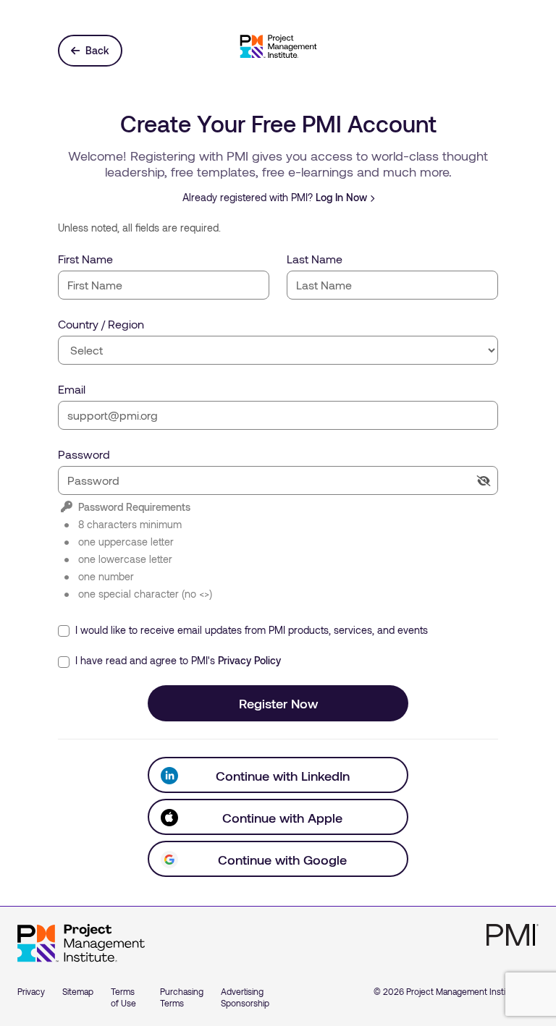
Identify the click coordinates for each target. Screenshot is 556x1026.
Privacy (31, 991)
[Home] (81, 943)
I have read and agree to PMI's (176, 660)
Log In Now (341, 197)
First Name (85, 259)
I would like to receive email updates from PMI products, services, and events (250, 630)
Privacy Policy (249, 660)
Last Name (314, 259)
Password (84, 454)
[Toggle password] (483, 480)
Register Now (278, 703)
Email (71, 389)
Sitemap (77, 991)
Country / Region (101, 324)
